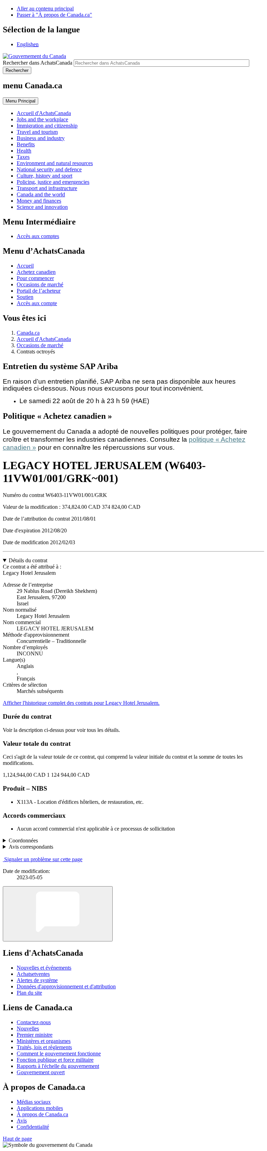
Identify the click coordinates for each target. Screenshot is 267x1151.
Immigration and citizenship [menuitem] (47, 126)
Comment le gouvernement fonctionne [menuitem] (59, 1053)
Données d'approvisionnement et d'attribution (66, 986)
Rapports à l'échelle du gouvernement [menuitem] (58, 1066)
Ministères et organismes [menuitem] (44, 1041)
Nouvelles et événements (44, 968)
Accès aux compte (37, 303)
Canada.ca (28, 333)
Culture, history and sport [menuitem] (44, 176)
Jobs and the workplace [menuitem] (42, 119)
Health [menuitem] (24, 151)
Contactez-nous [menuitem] (34, 1022)
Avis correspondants (31, 847)
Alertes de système (37, 980)
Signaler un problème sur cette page (43, 859)
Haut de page (17, 1139)
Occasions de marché (40, 284)
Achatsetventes (33, 974)
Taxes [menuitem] (23, 157)
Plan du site (29, 993)
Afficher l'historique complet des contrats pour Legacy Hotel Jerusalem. (81, 703)
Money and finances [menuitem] (39, 201)
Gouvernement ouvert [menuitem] (41, 1072)
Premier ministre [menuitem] (34, 1035)
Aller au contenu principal (45, 8)
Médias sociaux (34, 1102)
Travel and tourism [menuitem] (37, 132)
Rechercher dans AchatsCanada (37, 63)
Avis (22, 1121)
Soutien (25, 297)
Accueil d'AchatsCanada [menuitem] (44, 113)
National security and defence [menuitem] (49, 169)
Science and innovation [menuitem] (42, 207)
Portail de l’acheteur (38, 291)
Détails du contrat (28, 560)
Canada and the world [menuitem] (41, 194)
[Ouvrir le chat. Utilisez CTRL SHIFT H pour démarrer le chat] (58, 913)
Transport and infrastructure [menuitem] (47, 188)
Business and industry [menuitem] (41, 138)
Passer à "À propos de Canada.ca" (54, 15)
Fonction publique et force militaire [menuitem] (55, 1060)
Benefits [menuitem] (26, 144)
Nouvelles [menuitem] (28, 1028)
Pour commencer (35, 278)
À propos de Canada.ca (42, 1114)
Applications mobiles (40, 1108)
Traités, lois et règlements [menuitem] (44, 1047)
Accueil (25, 266)
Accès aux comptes (38, 236)
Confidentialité (33, 1127)
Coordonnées (23, 840)
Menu (20, 101)
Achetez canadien (36, 272)
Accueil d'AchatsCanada (44, 339)
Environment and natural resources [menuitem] (55, 163)
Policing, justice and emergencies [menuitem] (53, 182)
